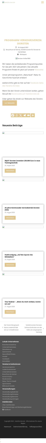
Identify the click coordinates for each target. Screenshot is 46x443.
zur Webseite (10, 103)
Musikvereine (6, 379)
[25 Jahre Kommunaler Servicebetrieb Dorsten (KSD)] (23, 191)
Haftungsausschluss (35, 427)
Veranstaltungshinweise (10, 394)
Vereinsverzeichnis (8, 367)
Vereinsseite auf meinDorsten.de (25, 94)
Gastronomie (6, 352)
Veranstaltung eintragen (10, 399)
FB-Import (23, 54)
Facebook (7, 410)
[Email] (28, 115)
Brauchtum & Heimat (13, 50)
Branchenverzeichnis (9, 345)
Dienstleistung (7, 349)
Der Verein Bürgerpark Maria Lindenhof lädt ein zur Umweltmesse (10, 327)
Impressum (7, 427)
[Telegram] (24, 115)
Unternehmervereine (9, 372)
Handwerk (5, 359)
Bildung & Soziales (8, 386)
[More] (32, 115)
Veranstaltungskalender (10, 392)
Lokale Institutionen (9, 369)
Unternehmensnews (9, 347)
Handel (4, 356)
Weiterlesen (10, 171)
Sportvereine (6, 384)
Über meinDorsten (8, 405)
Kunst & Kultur (7, 377)
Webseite (39, 69)
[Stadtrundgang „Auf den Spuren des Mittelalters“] (23, 238)
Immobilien (6, 361)
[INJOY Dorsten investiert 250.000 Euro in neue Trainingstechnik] (23, 144)
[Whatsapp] (17, 115)
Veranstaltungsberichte (10, 397)
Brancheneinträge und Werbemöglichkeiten (16, 407)
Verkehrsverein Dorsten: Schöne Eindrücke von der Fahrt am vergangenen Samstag (32, 328)
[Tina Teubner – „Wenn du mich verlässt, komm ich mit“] (23, 285)
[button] (42, 2)
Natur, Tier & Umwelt (9, 381)
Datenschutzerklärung (20, 427)
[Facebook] (13, 115)
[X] (21, 115)
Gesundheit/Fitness (8, 354)
